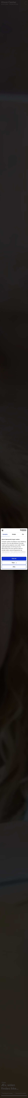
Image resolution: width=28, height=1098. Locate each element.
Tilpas (13, 562)
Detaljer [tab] (14, 534)
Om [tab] (23, 534)
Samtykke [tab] (5, 534)
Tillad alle (14, 558)
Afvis (14, 566)
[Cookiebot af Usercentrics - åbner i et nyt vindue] (20, 530)
